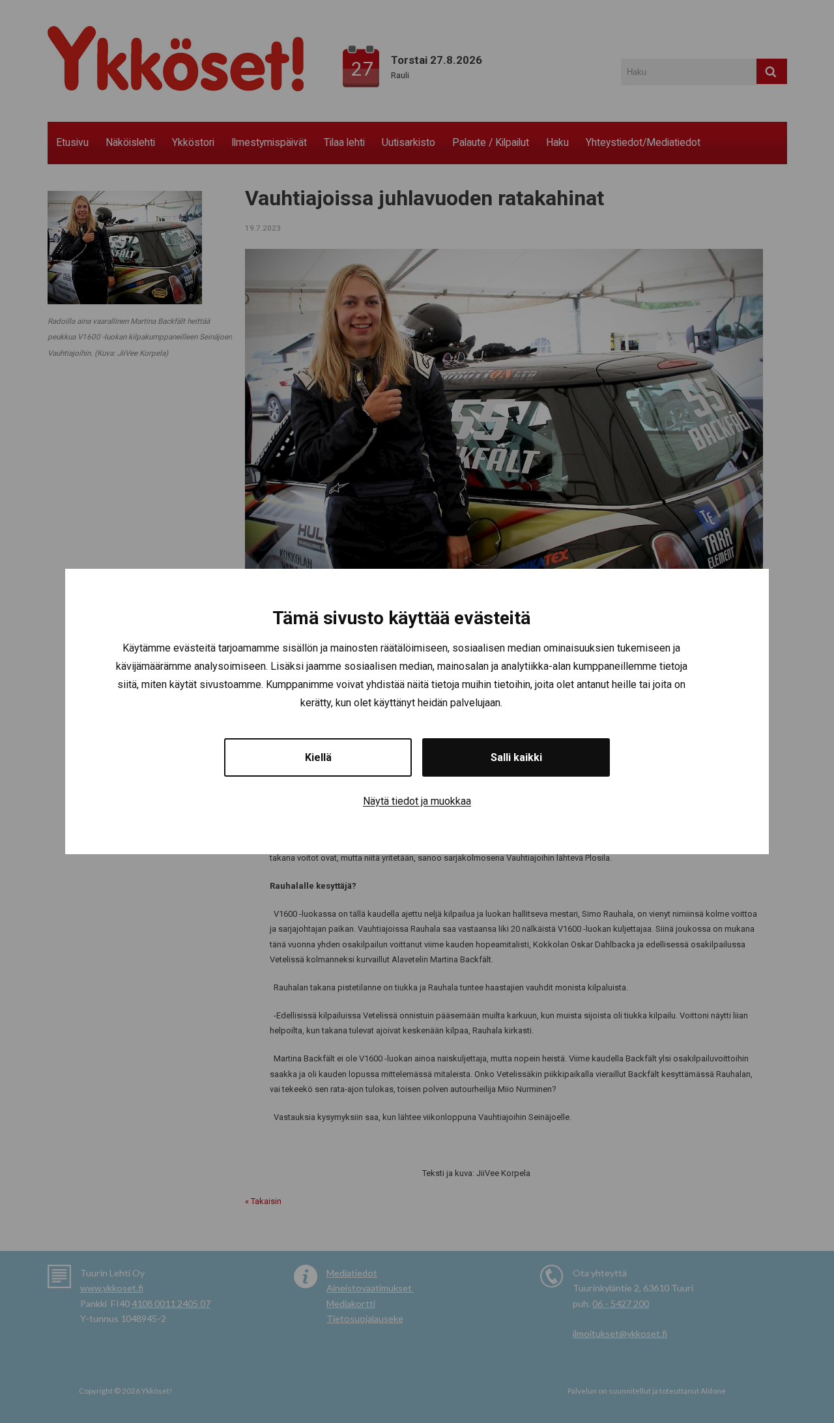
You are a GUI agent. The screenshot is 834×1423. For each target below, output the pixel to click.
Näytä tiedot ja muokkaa (417, 801)
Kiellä (318, 757)
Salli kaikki (516, 757)
